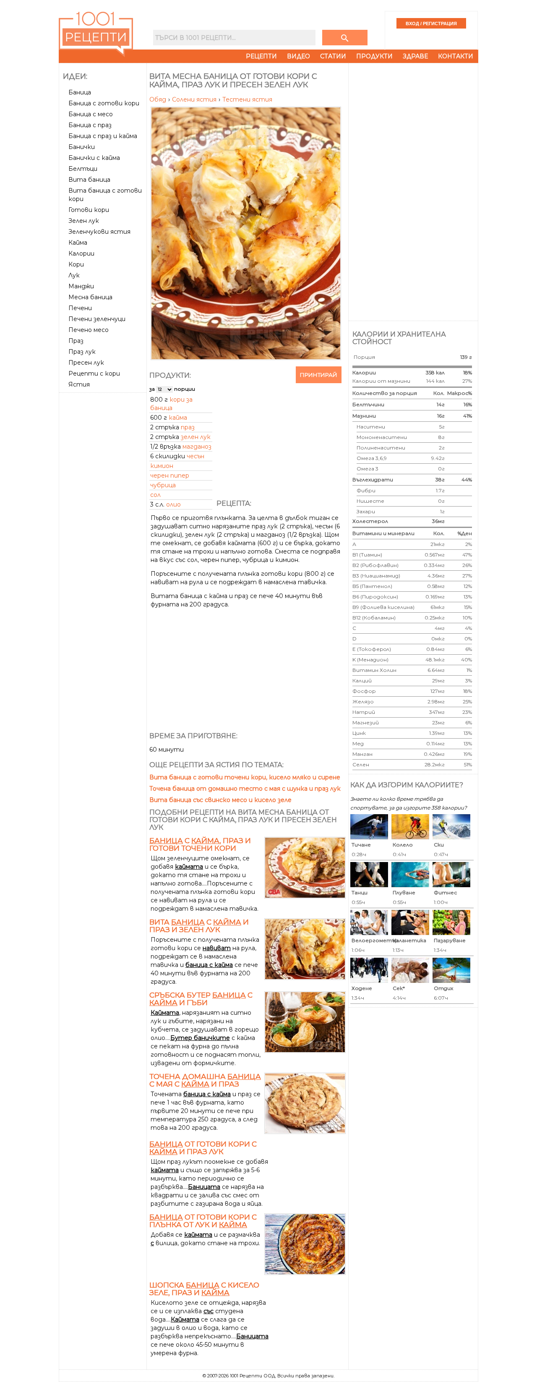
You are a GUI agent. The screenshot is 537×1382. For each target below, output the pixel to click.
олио (173, 504)
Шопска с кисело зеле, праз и (204, 1289)
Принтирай (318, 374)
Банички (81, 147)
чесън (195, 456)
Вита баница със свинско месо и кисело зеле (220, 800)
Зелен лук (83, 221)
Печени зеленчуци (96, 319)
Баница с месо (90, 114)
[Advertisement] (103, 522)
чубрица (163, 485)
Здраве (415, 56)
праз (188, 427)
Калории (81, 253)
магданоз (196, 446)
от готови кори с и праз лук (203, 1148)
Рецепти (261, 56)
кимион (161, 466)
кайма (178, 417)
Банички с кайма (94, 158)
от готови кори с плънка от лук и (203, 1221)
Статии (333, 56)
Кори (76, 264)
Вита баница (89, 179)
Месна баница (90, 297)
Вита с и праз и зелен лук (199, 926)
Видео (298, 56)
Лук (74, 275)
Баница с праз (90, 125)
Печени (80, 308)
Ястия (79, 384)
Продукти (374, 56)
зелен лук (196, 437)
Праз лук (82, 351)
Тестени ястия (247, 99)
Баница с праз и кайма (102, 136)
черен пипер (169, 475)
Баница (79, 92)
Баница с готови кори (103, 103)
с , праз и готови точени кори (200, 844)
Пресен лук (86, 362)
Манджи (81, 286)
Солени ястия (195, 99)
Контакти (455, 56)
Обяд (158, 99)
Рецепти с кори (94, 373)
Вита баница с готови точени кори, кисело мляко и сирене (244, 777)
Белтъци (82, 168)
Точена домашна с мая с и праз (205, 1080)
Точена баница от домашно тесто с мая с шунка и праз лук (245, 788)
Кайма (77, 242)
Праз (75, 341)
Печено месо (88, 330)
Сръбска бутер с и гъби (201, 999)
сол (155, 495)
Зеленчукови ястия (99, 231)
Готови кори (88, 210)
